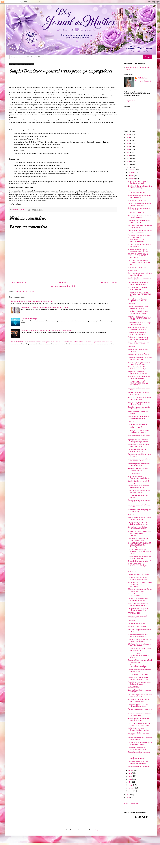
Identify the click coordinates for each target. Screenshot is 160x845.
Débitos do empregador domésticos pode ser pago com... (140, 358)
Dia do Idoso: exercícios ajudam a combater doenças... (139, 204)
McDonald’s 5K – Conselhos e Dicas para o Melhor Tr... (138, 288)
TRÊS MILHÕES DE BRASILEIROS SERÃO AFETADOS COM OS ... (137, 239)
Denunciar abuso (131, 804)
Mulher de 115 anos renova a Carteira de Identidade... (137, 182)
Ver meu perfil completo (143, 81)
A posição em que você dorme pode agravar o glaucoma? (138, 441)
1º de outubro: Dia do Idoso (137, 200)
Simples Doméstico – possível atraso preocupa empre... (138, 482)
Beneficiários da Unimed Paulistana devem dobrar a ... (140, 738)
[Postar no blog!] (35, 210)
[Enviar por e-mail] (33, 210)
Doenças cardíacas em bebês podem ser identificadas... (138, 283)
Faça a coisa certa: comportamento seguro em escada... (140, 231)
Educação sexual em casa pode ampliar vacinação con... (139, 753)
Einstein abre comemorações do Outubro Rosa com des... (139, 192)
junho (130, 776)
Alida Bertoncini (143, 78)
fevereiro (131, 788)
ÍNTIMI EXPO (132, 270)
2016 (128, 164)
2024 (128, 140)
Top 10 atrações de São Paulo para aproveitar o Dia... (140, 274)
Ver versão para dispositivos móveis (63, 286)
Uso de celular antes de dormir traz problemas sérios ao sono (32, 301)
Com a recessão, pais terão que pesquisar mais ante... (139, 491)
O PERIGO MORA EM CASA (138, 674)
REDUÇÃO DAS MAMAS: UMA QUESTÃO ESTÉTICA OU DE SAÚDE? (139, 262)
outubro (131, 176)
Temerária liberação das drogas (138, 766)
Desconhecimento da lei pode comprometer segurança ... (138, 762)
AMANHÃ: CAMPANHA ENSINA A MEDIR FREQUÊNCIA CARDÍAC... (139, 533)
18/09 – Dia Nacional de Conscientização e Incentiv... (138, 729)
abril (130, 782)
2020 (128, 152)
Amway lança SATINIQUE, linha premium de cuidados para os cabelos (45, 307)
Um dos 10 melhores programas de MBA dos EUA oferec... (140, 743)
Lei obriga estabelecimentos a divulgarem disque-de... (138, 758)
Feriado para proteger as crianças (139, 235)
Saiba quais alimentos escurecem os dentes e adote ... (139, 501)
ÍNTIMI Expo (132, 572)
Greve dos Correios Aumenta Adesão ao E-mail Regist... (138, 635)
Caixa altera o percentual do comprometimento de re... (137, 528)
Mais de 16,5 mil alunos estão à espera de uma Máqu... (139, 363)
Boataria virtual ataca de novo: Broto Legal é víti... (138, 393)
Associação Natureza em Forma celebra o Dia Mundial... (139, 705)
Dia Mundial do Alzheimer (136, 624)
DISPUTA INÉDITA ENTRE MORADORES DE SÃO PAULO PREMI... (139, 551)
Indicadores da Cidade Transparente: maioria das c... (139, 477)
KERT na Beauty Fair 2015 (137, 627)
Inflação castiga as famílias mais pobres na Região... (139, 403)
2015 (128, 167)
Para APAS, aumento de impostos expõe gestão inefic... (139, 398)
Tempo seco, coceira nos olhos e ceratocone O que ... (139, 445)
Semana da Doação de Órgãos (138, 354)
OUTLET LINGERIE (134, 687)
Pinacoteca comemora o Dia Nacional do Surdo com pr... (138, 523)
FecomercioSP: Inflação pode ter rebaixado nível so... (139, 469)
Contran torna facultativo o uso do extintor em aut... (139, 670)
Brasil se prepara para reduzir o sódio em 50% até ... (138, 719)
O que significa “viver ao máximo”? (140, 561)
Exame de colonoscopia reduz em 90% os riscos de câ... (139, 460)
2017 (128, 161)
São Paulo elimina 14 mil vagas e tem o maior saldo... (139, 645)
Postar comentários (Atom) (24, 291)
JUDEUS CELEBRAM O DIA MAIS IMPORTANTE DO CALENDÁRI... (140, 584)
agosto (131, 770)
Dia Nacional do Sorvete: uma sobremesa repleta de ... (138, 609)
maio (130, 779)
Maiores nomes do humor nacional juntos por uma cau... (139, 518)
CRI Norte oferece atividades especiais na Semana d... (137, 300)
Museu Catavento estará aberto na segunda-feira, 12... (139, 245)
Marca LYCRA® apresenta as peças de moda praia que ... (138, 604)
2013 (128, 797)
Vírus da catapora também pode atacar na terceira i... (139, 436)
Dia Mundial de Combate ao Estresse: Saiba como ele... (138, 579)
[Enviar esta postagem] (28, 209)
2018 (128, 158)
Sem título (131, 304)
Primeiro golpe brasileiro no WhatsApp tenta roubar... (137, 333)
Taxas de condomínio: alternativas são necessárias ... (139, 715)
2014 (128, 794)
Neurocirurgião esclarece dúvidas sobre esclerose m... (139, 464)
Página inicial (63, 282)
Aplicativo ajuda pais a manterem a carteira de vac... (140, 710)
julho (130, 773)
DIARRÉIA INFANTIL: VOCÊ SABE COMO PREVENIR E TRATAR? (140, 724)
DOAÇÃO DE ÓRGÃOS (136, 427)
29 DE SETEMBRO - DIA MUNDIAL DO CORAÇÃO (137, 368)
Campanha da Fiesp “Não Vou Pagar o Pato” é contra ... (138, 539)
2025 (128, 137)
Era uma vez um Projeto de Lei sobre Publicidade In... (138, 700)
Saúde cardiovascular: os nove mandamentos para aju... (138, 343)
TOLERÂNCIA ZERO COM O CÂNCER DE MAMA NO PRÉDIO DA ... (138, 256)
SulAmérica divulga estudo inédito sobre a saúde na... (139, 196)
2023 (128, 143)
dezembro (132, 170)
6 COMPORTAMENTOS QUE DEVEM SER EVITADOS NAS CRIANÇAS (139, 318)
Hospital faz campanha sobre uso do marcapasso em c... (139, 557)
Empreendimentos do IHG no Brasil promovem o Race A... (140, 640)
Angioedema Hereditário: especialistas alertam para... (138, 372)
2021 (128, 149)
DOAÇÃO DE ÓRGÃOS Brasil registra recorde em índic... (138, 312)
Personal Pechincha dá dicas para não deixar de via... (139, 595)
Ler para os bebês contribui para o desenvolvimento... (139, 650)
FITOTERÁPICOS (134, 613)
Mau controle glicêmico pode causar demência (137, 617)
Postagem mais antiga (109, 282)
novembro (132, 173)
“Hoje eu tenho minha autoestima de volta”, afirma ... (139, 209)
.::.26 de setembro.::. (135, 473)
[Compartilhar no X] (37, 210)
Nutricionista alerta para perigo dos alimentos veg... (139, 510)
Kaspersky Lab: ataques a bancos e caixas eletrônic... (139, 217)
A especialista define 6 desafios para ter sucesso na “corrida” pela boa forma (47, 330)
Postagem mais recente (18, 282)
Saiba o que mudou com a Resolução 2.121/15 (137, 450)
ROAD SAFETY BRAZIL (136, 213)
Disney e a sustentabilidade (137, 424)
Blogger (97, 830)
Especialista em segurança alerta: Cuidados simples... (139, 683)
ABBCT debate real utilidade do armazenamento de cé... (138, 417)
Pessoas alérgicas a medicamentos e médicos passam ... (140, 696)
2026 (128, 135)
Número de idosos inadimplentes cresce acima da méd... (139, 377)
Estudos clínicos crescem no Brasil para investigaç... (140, 661)
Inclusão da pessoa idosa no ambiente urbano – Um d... (138, 250)
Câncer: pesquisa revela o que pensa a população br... (138, 307)
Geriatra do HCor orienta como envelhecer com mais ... (138, 431)
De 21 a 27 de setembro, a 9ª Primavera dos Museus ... (138, 599)
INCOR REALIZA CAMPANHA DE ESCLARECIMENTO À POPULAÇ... (139, 545)
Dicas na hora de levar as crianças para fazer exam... (139, 324)
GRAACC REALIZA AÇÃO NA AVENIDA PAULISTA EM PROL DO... (139, 294)
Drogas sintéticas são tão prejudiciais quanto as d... (137, 748)
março (130, 785)
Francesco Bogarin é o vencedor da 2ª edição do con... (140, 226)
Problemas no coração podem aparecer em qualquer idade (138, 338)
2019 (128, 155)
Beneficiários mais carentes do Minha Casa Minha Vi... (138, 487)
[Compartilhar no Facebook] (39, 210)
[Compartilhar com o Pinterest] (42, 210)
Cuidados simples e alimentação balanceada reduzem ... (139, 408)
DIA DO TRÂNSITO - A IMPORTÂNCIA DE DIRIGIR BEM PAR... (138, 655)
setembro (131, 179)
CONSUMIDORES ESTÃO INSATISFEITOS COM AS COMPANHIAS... (138, 383)
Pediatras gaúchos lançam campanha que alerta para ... (138, 666)
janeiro (130, 791)
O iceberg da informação (29, 319)
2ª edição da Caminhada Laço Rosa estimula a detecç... (140, 187)
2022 (128, 146)
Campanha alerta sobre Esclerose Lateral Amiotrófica (139, 221)
